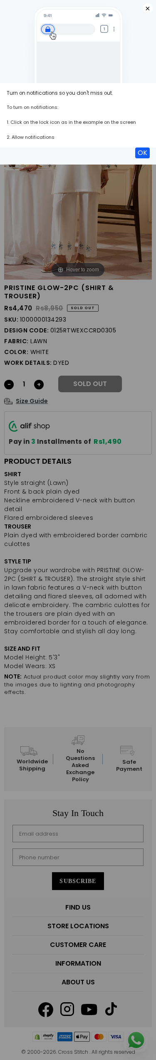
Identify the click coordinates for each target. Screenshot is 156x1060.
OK (142, 152)
